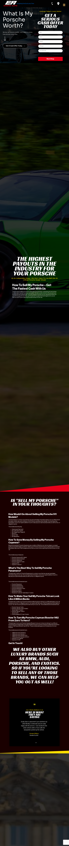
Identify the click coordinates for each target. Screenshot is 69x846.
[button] (15, 46)
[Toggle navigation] (63, 5)
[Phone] (54, 3)
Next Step (50, 59)
